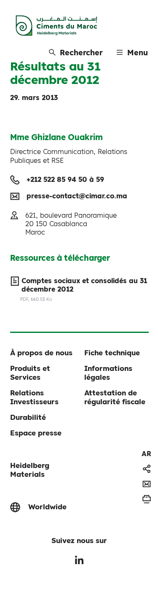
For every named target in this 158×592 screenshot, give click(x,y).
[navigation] (146, 453)
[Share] (146, 469)
